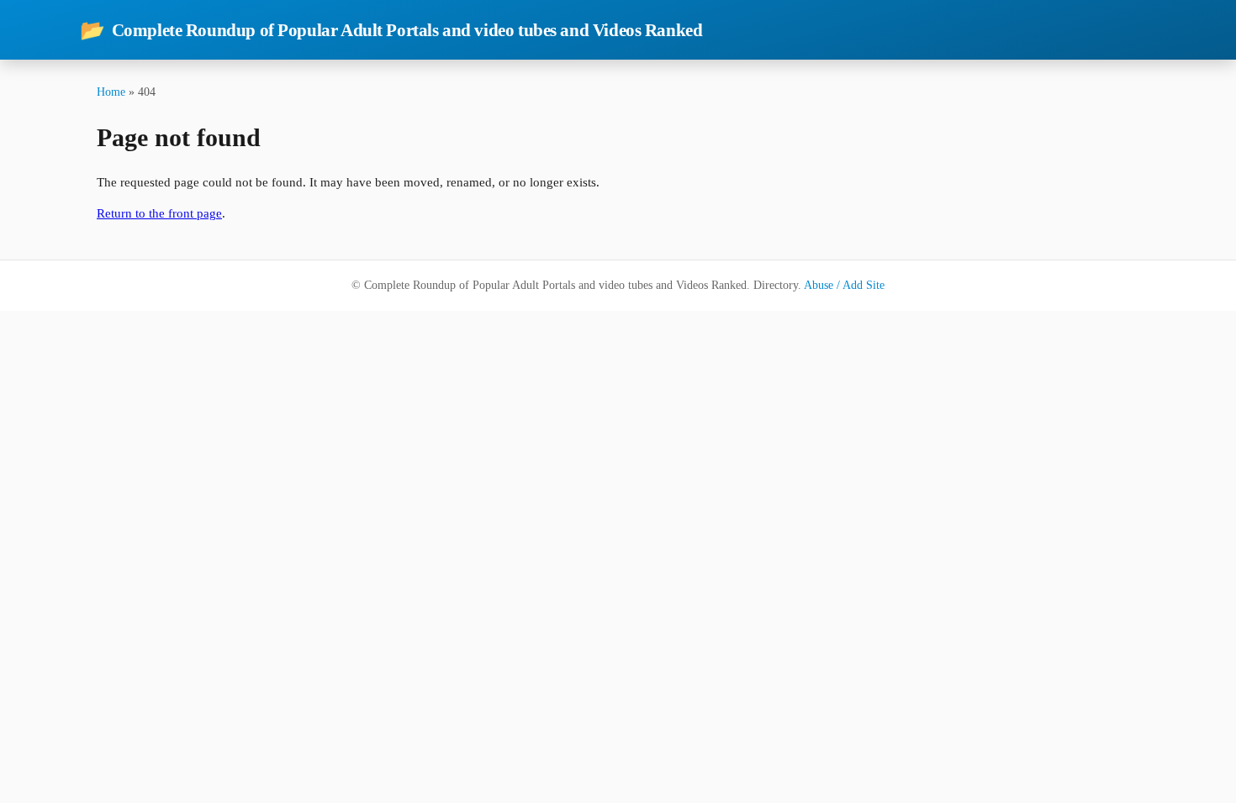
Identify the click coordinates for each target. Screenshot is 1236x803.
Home (111, 91)
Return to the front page (159, 213)
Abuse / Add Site (844, 285)
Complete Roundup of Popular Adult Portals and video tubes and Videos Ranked (391, 30)
